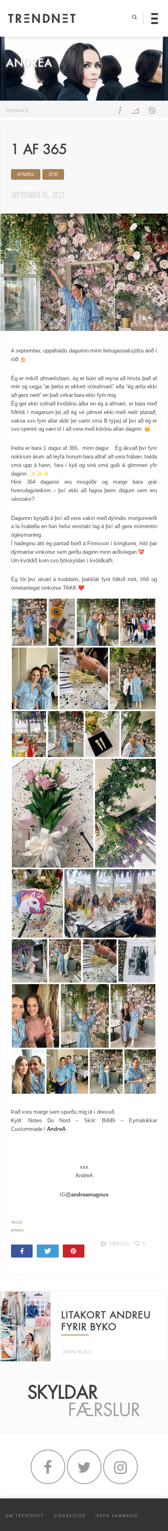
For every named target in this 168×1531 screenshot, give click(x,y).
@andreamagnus (87, 1195)
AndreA (55, 1129)
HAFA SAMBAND (116, 1515)
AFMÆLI (25, 174)
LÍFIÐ (53, 174)
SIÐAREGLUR (70, 1515)
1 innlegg (119, 1243)
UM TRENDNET (24, 1515)
